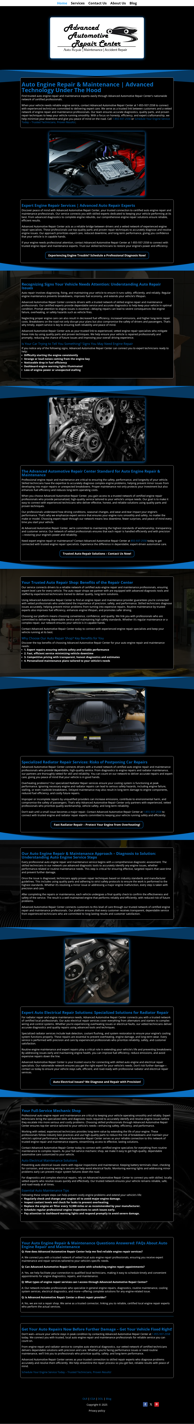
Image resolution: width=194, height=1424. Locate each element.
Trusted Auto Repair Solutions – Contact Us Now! (97, 553)
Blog (133, 3)
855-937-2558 (139, 540)
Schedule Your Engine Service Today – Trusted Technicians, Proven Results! (66, 1372)
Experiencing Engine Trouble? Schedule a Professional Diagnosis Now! (97, 255)
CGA (92, 1398)
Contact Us (97, 3)
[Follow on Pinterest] (156, 1404)
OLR (85, 1398)
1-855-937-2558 (121, 118)
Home (62, 3)
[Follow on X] (151, 1404)
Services (78, 3)
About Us (118, 3)
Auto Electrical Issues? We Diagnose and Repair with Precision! (97, 1082)
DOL (101, 1398)
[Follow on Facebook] (145, 1404)
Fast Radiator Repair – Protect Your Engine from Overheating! (97, 825)
